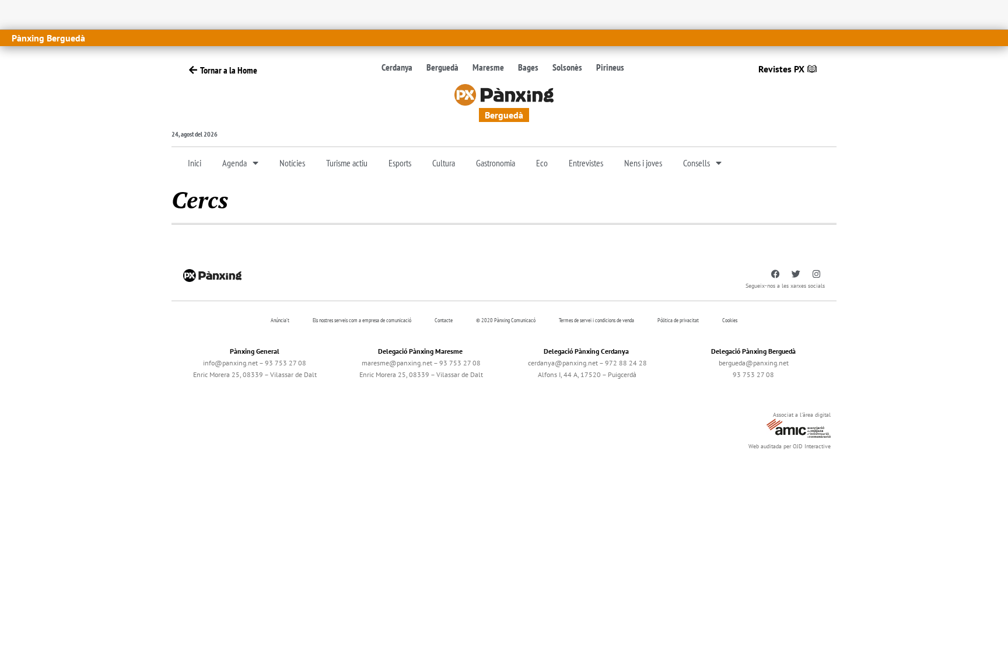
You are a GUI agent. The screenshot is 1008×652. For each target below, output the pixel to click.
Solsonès (567, 67)
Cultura (443, 163)
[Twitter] (795, 274)
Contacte (444, 320)
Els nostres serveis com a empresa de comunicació (362, 320)
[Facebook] (775, 274)
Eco (542, 163)
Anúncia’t (280, 320)
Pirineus (610, 67)
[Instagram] (816, 274)
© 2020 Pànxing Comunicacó (506, 320)
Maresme (488, 67)
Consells (696, 163)
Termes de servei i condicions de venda (596, 320)
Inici (194, 163)
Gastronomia (495, 163)
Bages (528, 67)
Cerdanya (397, 67)
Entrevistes (586, 163)
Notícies (292, 163)
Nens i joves (643, 163)
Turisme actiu (347, 163)
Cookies (729, 320)
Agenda (234, 163)
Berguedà (442, 67)
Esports (399, 163)
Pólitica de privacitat (678, 320)
